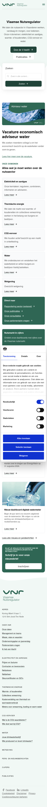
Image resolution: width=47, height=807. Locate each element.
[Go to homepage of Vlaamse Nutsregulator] (23, 595)
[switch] (40, 410)
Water (5, 732)
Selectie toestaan (23, 447)
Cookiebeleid (8, 793)
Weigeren (23, 456)
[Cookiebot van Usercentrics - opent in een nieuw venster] (33, 349)
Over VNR (6, 625)
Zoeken (22, 83)
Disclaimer (22, 793)
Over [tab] (39, 356)
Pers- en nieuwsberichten (15, 758)
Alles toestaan (23, 438)
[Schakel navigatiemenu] (43, 4)
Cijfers (6, 767)
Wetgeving (7, 750)
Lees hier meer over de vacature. (17, 156)
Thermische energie (12, 687)
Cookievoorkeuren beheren (14, 796)
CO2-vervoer (8, 715)
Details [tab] (24, 356)
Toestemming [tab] (9, 356)
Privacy (32, 793)
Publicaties (8, 776)
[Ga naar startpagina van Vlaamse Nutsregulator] (14, 4)
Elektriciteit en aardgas (14, 658)
